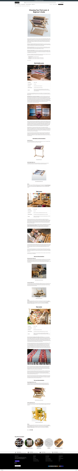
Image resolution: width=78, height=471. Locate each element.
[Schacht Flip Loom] (39, 143)
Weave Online (19, 4)
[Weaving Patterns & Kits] (29, 442)
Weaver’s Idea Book (47, 185)
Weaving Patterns (23, 4)
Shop (15, 4)
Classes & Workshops (28, 4)
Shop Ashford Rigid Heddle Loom (39, 181)
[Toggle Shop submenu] (16, 4)
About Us (34, 457)
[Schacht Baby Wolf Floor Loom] (39, 386)
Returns (60, 459)
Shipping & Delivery (61, 458)
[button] (63, 2)
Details (43, 0)
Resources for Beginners (48, 459)
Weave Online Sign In (55, 4)
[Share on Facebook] (31, 430)
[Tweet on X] (29, 430)
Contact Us (51, 4)
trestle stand (38, 185)
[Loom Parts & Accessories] (58, 442)
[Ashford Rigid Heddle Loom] (39, 165)
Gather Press (33, 4)
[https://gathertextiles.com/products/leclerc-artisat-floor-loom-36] (39, 406)
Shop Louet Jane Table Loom (39, 298)
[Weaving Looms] (39, 442)
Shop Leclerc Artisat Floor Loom (39, 422)
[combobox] (40, 2)
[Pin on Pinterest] (32, 430)
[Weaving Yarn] (19, 442)
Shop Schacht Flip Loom (39, 159)
